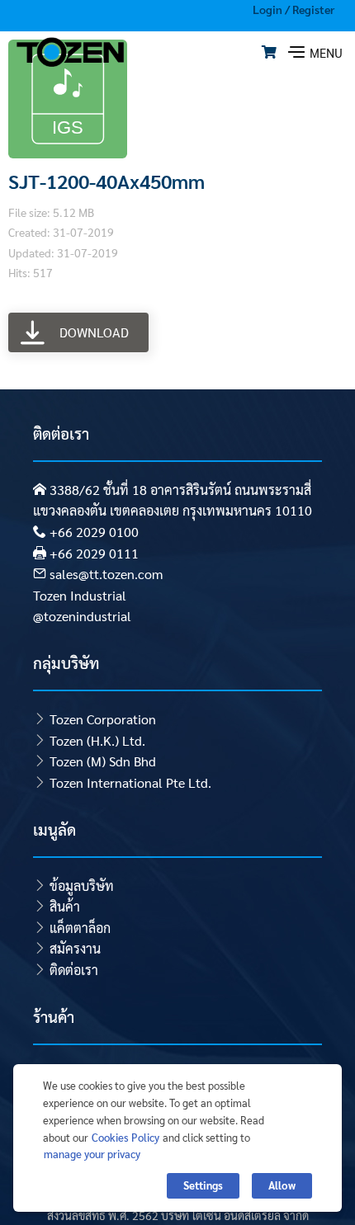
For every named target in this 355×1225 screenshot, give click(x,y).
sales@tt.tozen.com (106, 573)
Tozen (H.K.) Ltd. (97, 740)
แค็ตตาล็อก (80, 927)
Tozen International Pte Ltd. (130, 782)
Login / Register (293, 9)
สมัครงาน (75, 948)
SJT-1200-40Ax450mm (106, 180)
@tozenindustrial (82, 615)
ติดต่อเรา (74, 969)
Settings (203, 1185)
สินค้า (65, 906)
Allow (282, 1185)
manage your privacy (92, 1154)
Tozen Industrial (79, 595)
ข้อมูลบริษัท (82, 885)
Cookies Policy (125, 1137)
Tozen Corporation (103, 719)
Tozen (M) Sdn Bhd (103, 761)
